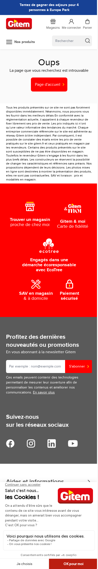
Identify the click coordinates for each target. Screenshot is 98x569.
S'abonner (77, 366)
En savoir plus (44, 392)
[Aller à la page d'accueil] (19, 24)
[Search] (87, 40)
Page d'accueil (47, 84)
